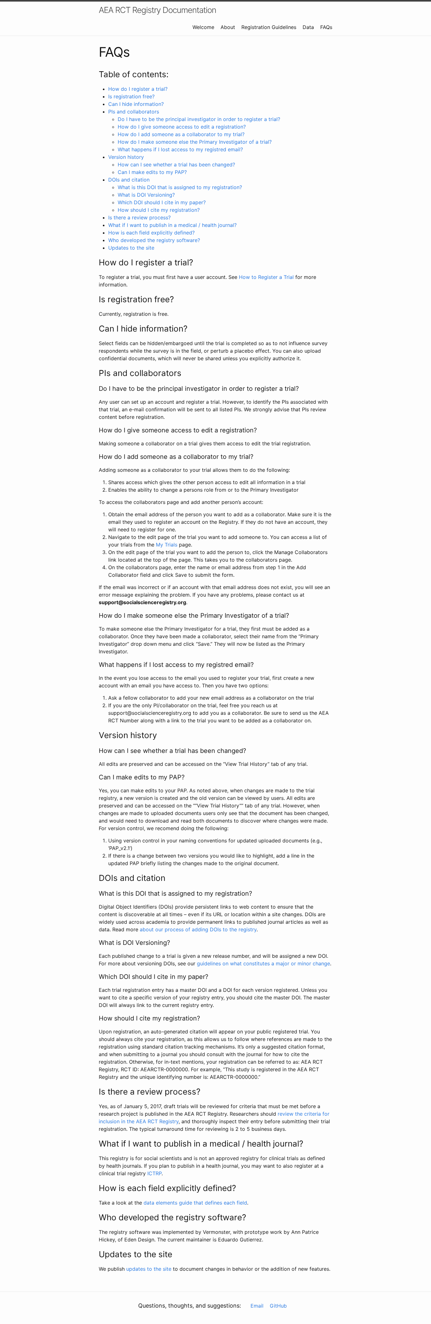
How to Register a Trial (266, 277)
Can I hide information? (136, 104)
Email (257, 1306)
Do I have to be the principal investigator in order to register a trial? (199, 119)
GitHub (278, 1306)
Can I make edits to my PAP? (152, 172)
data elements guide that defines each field (195, 1203)
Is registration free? (131, 96)
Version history (126, 157)
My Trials (166, 544)
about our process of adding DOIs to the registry (198, 929)
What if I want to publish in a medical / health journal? (172, 225)
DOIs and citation (129, 179)
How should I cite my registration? (159, 210)
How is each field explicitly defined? (151, 232)
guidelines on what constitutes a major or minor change (263, 963)
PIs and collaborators (133, 111)
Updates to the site (131, 248)
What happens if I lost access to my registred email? (180, 149)
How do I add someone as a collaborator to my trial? (181, 134)
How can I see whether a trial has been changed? (176, 164)
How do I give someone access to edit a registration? (182, 127)
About (228, 27)
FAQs (326, 27)
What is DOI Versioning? (146, 195)
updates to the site (148, 1269)
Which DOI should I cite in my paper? (162, 202)
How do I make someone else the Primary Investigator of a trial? (195, 142)
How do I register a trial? (138, 89)
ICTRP (154, 1173)
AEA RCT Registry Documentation (157, 10)
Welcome (203, 27)
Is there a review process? (139, 217)
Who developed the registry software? (154, 240)
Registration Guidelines (268, 27)
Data (308, 27)
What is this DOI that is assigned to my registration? (180, 187)
